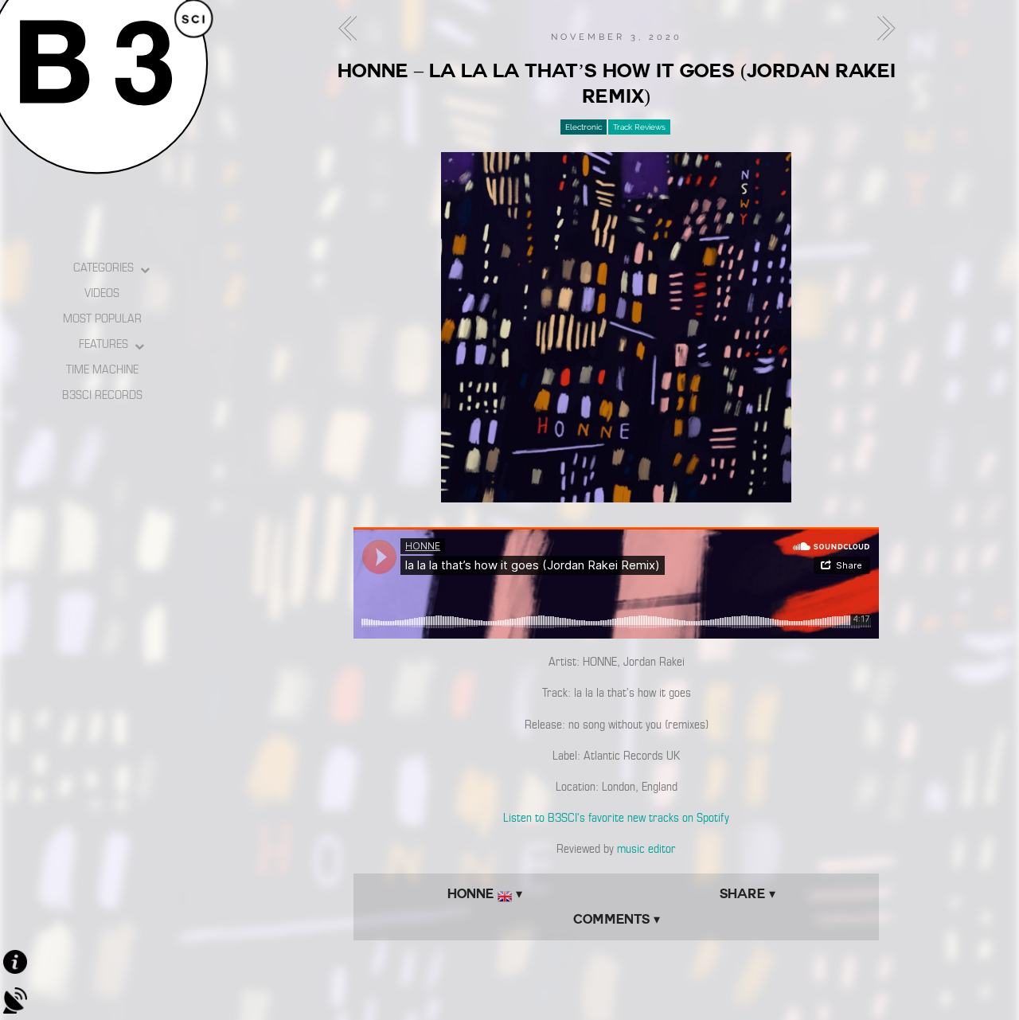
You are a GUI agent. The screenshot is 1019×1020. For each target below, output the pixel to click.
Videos (101, 293)
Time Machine (102, 369)
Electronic (583, 127)
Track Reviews (639, 127)
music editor (646, 849)
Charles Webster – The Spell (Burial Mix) (352, 28)
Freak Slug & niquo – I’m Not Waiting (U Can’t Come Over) (881, 28)
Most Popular (102, 318)
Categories (103, 267)
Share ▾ (747, 894)
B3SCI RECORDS (102, 395)
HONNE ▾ (484, 894)
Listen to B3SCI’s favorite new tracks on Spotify (616, 818)
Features (103, 344)
